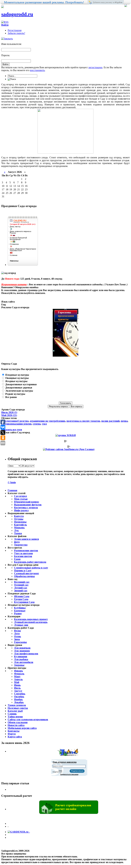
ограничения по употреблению (47, 421)
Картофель (20, 524)
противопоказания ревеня (16, 423)
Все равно (11, 397)
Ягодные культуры (16, 381)
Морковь (19, 527)
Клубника (20, 607)
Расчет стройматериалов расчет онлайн (73, 807)
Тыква (18, 533)
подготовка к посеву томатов (83, 421)
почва (124, 421)
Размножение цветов (26, 550)
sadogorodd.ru (17, 14)
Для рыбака (21, 659)
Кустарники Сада (24, 602)
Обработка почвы (24, 576)
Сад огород (20, 496)
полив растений (110, 421)
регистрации (95, 67)
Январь (18, 670)
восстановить (37, 70)
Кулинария (20, 656)
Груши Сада (21, 599)
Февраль (19, 673)
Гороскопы (20, 642)
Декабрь (19, 702)
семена (37, 423)
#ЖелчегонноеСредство (15, 421)
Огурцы (18, 519)
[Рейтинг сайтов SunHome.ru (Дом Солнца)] (68, 449)
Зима (17, 639)
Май (16, 682)
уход (44, 423)
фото (17, 542)
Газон (17, 559)
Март (17, 676)
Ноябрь (18, 699)
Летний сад (20, 587)
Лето (17, 633)
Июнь (17, 685)
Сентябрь (19, 693)
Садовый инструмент (26, 573)
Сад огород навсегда (65, 762)
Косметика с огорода (26, 507)
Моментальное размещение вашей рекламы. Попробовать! (44, 2)
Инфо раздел (21, 510)
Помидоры (20, 521)
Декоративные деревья (18, 387)
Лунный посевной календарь (30, 622)
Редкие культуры (15, 394)
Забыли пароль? (16, 33)
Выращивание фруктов (28, 504)
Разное (18, 613)
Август (18, 690)
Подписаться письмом (69, 774)
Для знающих (22, 650)
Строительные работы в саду (31, 567)
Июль (17, 688)
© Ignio (12, 482)
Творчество (20, 544)
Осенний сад (21, 585)
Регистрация (14, 30)
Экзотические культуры (19, 390)
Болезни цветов (23, 556)
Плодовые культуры (17, 374)
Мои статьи (20, 499)
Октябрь (19, 696)
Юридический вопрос (26, 501)
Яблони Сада (21, 596)
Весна (17, 630)
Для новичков (22, 648)
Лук (16, 530)
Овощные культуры (17, 378)
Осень (17, 636)
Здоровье (19, 665)
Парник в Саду (22, 570)
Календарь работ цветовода (30, 562)
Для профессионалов (26, 653)
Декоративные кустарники (21, 384)
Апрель (18, 679)
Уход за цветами (23, 553)
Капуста (19, 516)
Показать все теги (11, 429)
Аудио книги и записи (26, 539)
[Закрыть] (7, 38)
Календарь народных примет (31, 619)
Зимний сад (20, 590)
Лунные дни (21, 625)
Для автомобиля (23, 662)
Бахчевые (19, 610)
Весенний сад (21, 582)
